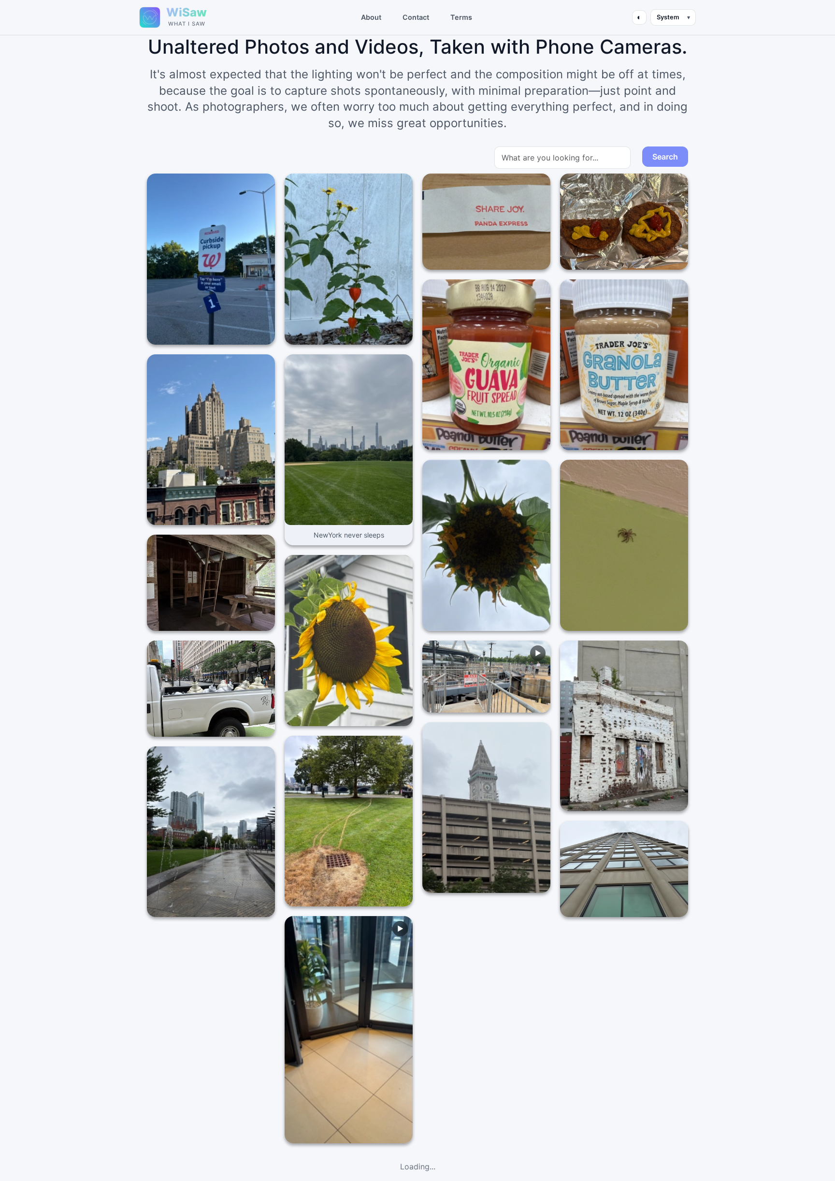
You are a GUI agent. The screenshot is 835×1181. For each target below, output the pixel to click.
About (371, 17)
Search (665, 156)
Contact (416, 17)
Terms (461, 17)
